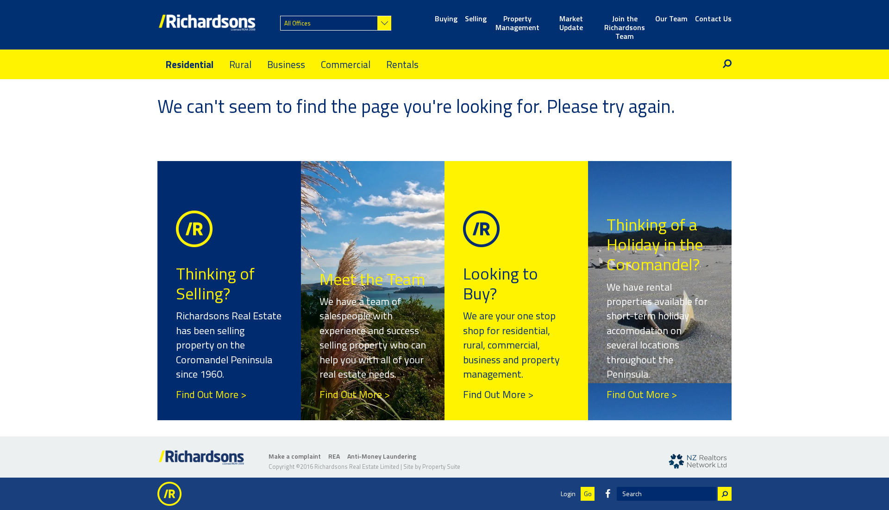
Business (286, 64)
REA (334, 456)
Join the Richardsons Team (624, 23)
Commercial (345, 64)
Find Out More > (211, 394)
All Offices (297, 23)
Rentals (402, 64)
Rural (240, 64)
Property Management (517, 23)
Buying (446, 19)
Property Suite (441, 466)
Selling (476, 19)
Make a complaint (295, 456)
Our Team (671, 19)
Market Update (571, 23)
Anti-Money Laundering (381, 456)
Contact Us (713, 19)
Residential (189, 64)
